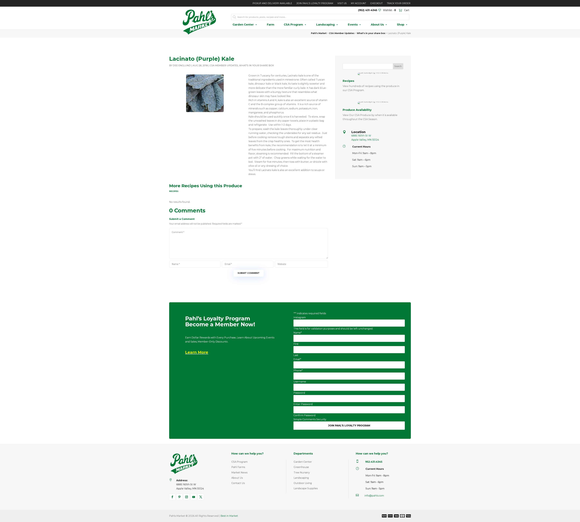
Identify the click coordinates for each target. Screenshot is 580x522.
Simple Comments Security (309, 419)
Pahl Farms (238, 467)
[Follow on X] (201, 497)
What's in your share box (256, 65)
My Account (358, 3)
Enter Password (303, 404)
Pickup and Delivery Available (272, 3)
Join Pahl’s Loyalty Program (314, 3)
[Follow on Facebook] (172, 497)
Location (358, 132)
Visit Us (342, 3)
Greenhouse (301, 467)
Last (295, 355)
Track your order (398, 3)
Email (297, 359)
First (296, 343)
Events (353, 24)
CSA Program (293, 24)
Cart (406, 10)
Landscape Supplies (306, 488)
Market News (239, 472)
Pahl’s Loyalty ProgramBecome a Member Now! (220, 322)
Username (299, 381)
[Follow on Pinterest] (179, 497)
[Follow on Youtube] (193, 497)
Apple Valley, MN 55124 (365, 139)
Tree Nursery (302, 472)
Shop (400, 24)
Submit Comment (248, 273)
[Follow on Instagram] (186, 497)
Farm (270, 24)
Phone (298, 370)
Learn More (196, 352)
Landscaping (325, 24)
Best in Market (229, 515)
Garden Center (243, 24)
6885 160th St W (361, 135)
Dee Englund (182, 65)
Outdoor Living (303, 483)
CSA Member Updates (224, 65)
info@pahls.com (374, 495)
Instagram (299, 317)
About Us (377, 24)
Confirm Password (304, 415)
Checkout (376, 3)
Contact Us (238, 483)
